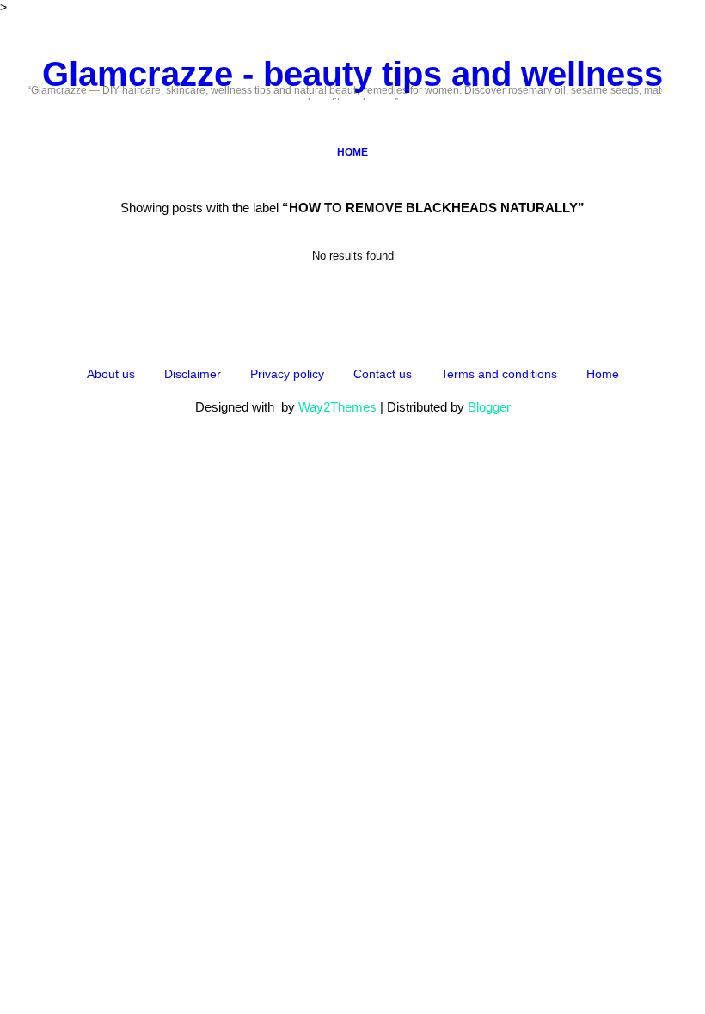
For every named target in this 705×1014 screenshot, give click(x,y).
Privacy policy (287, 374)
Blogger (489, 407)
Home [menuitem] (352, 152)
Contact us (382, 374)
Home (602, 374)
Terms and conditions (499, 374)
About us (111, 374)
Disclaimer (192, 374)
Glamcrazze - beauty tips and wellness (352, 74)
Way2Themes (337, 407)
